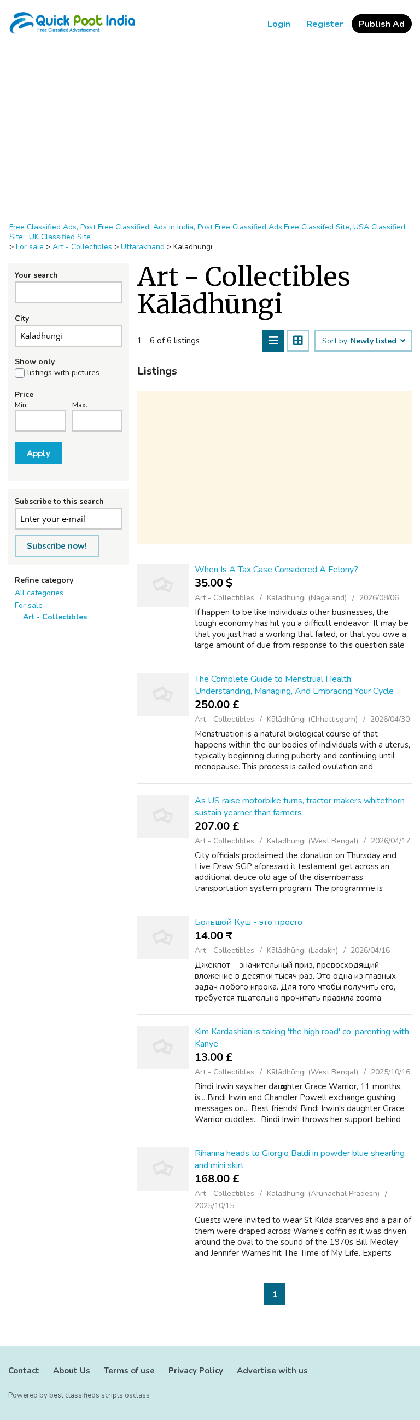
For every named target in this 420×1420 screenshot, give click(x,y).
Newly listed (375, 341)
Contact (23, 1370)
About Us (71, 1370)
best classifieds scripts (86, 1395)
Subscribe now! (57, 546)
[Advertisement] (210, 134)
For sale (29, 605)
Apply (38, 453)
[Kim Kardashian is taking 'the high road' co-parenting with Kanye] (163, 1047)
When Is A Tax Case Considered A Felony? (276, 570)
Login (278, 24)
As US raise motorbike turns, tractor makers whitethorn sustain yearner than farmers (300, 807)
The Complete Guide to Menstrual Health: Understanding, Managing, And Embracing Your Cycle (294, 685)
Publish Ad (382, 24)
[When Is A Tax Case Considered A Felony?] (163, 585)
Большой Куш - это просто (248, 922)
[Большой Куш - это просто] (163, 937)
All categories (39, 593)
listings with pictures (63, 373)
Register (324, 24)
